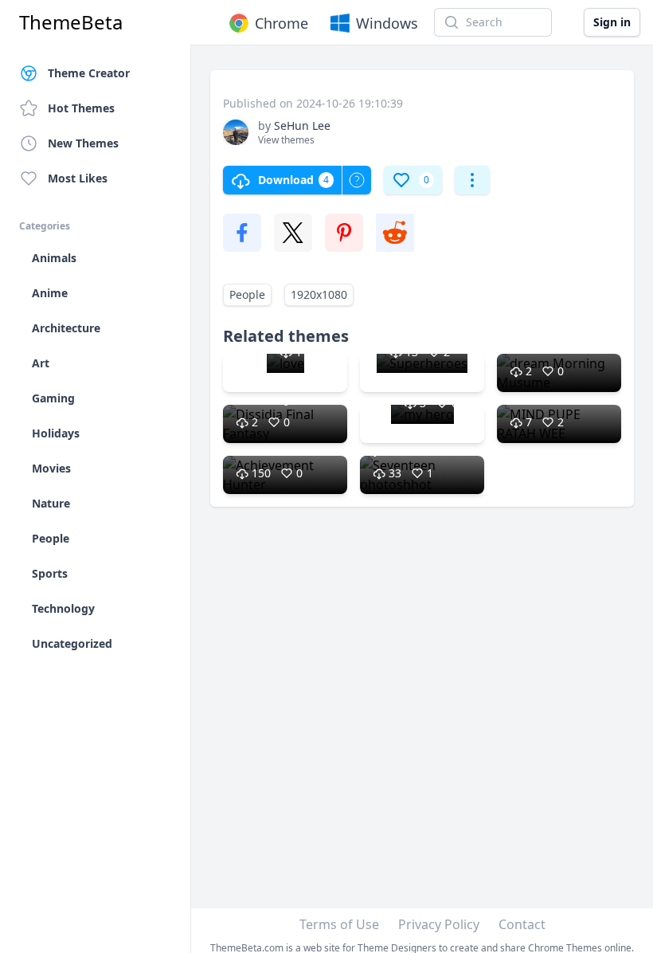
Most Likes (78, 178)
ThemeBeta (71, 22)
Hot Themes (81, 108)
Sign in (612, 21)
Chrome (281, 23)
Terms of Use (339, 924)
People (247, 294)
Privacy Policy (438, 924)
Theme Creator (89, 72)
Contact (522, 924)
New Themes (83, 143)
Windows (387, 23)
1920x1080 (319, 294)
